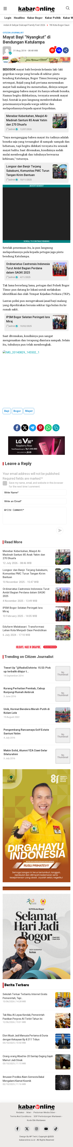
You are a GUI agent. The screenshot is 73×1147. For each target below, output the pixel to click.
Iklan (28, 1112)
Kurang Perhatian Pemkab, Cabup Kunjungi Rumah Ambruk (24, 690)
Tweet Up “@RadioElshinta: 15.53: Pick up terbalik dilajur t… (27, 669)
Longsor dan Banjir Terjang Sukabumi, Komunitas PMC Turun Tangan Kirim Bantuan (27, 170)
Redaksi (20, 1112)
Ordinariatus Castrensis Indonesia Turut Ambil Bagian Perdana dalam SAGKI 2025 (28, 268)
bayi (6, 411)
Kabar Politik (53, 18)
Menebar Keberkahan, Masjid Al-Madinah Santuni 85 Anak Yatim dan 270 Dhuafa (27, 120)
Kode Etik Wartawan (36, 1120)
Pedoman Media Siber (44, 1112)
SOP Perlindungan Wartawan (47, 1116)
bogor (17, 411)
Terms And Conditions (20, 1116)
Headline (19, 18)
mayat (29, 411)
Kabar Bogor (35, 18)
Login (7, 18)
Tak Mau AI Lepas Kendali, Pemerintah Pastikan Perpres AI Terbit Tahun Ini (23, 1017)
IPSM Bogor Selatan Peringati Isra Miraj (28, 319)
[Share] (66, 50)
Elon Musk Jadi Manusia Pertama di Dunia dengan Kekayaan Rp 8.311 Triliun (25, 1037)
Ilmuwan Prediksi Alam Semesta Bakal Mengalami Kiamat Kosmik (23, 1079)
